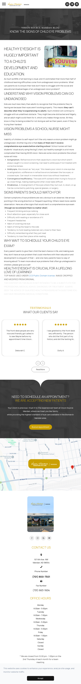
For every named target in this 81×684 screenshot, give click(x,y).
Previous (38, 363)
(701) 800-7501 (41, 576)
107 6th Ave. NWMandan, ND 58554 (41, 561)
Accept (40, 678)
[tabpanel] (20, 338)
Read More (40, 369)
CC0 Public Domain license (42, 275)
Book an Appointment (40, 427)
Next (43, 363)
